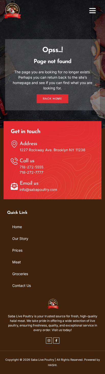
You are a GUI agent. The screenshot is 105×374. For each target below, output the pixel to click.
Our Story (20, 238)
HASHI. (52, 365)
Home (17, 227)
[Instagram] (49, 340)
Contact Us (21, 285)
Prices (17, 250)
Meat (16, 262)
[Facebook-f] (56, 340)
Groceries (20, 274)
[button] (92, 10)
